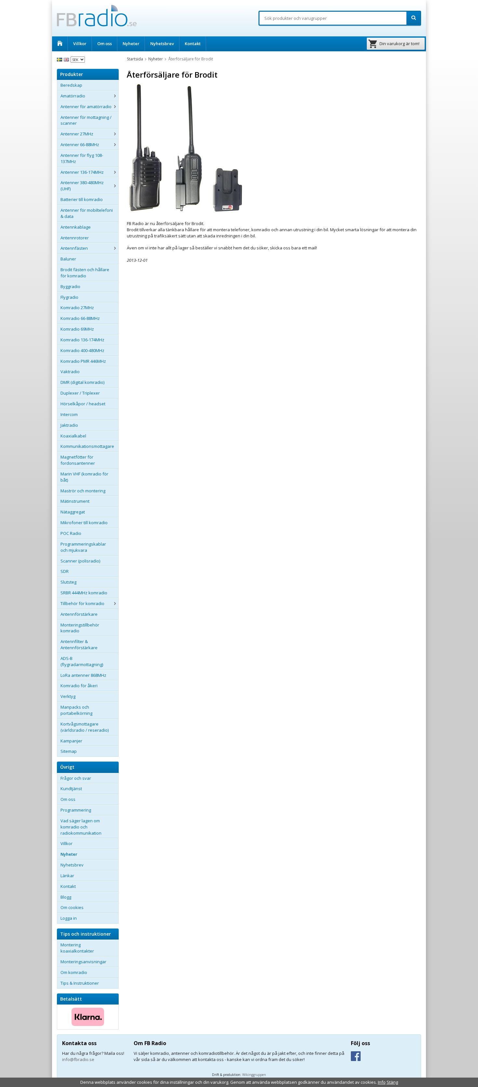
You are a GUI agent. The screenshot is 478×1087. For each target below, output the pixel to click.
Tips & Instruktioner (79, 983)
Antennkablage (75, 227)
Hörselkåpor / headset (82, 404)
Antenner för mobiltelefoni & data (86, 213)
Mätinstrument (74, 501)
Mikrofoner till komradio (84, 522)
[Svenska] (60, 59)
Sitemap (68, 751)
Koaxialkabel (73, 436)
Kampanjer (71, 741)
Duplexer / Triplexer (80, 393)
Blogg (65, 897)
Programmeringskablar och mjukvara (83, 547)
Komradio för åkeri (79, 686)
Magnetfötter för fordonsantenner (77, 460)
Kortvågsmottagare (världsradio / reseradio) (84, 727)
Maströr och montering (82, 491)
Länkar (67, 875)
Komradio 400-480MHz (82, 350)
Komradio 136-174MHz (82, 340)
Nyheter (131, 43)
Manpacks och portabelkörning (76, 710)
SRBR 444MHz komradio (83, 593)
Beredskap (71, 85)
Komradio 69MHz (77, 329)
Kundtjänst (71, 788)
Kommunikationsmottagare (87, 446)
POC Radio (70, 533)
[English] (67, 59)
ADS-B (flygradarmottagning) (81, 661)
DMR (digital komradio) (82, 382)
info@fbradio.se (78, 1059)
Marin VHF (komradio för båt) (84, 477)
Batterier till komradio (81, 199)
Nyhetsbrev (162, 43)
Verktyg (67, 696)
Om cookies (72, 907)
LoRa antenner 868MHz (83, 675)
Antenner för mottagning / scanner (86, 120)
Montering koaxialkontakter (77, 948)
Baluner (68, 259)
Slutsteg (68, 582)
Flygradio (69, 297)
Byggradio (70, 286)
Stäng (392, 1082)
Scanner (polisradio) (80, 561)
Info (382, 1082)
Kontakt (193, 43)
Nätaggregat (72, 512)
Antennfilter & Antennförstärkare (79, 644)
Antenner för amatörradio (86, 106)
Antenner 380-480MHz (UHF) (82, 186)
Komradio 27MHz (77, 307)
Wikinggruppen (254, 1074)
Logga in (68, 918)
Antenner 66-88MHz (79, 144)
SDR (64, 571)
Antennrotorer (74, 238)
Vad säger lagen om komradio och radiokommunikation (80, 827)
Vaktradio (70, 371)
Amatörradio (72, 96)
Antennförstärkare (79, 614)
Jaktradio (69, 425)
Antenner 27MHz (76, 134)
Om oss (104, 43)
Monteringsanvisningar (83, 962)
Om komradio (73, 972)
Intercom (69, 414)
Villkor (79, 43)
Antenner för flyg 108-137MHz (81, 158)
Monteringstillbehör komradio (79, 628)
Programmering (75, 810)
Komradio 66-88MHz (80, 318)
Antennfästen (74, 248)
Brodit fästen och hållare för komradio (84, 273)
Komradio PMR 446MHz (83, 361)
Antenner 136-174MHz (82, 172)
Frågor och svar (75, 778)
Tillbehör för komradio (82, 603)
